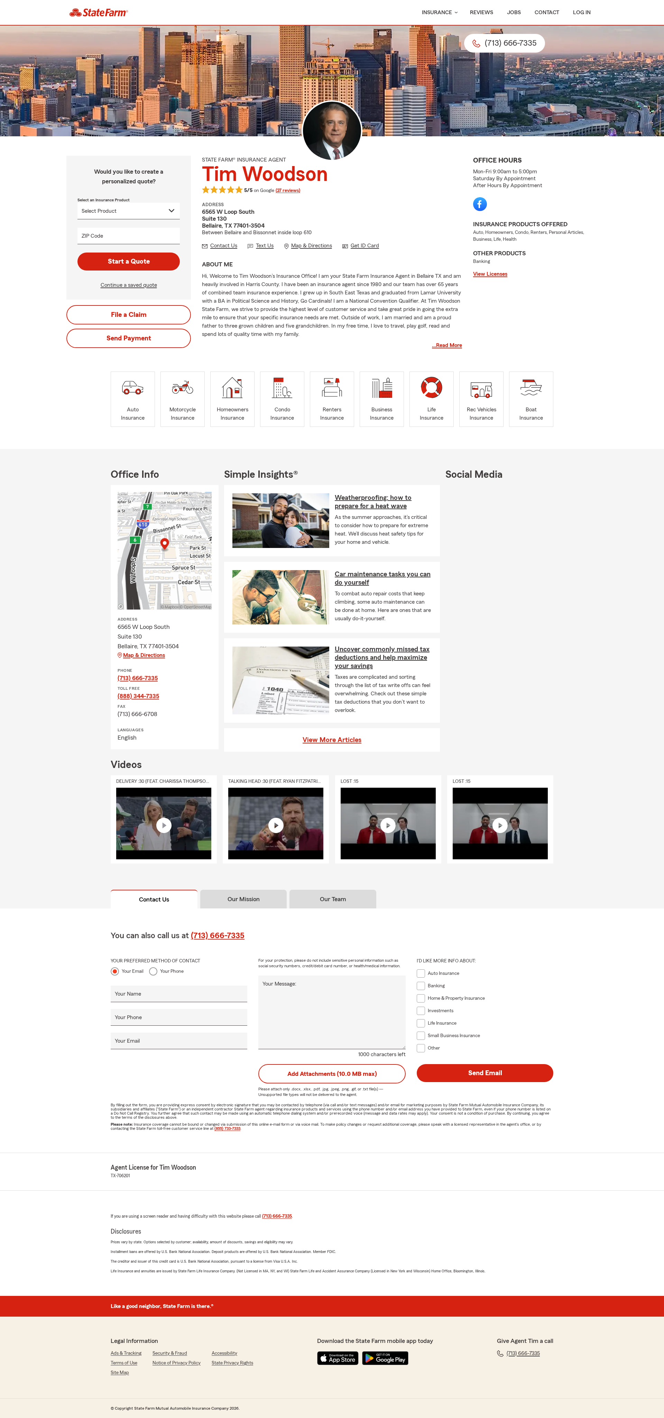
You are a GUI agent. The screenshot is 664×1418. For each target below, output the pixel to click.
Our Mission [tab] (244, 899)
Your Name (128, 994)
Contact (547, 12)
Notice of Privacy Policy (177, 1363)
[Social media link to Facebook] (480, 204)
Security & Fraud (170, 1353)
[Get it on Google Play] (385, 1358)
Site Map (120, 1372)
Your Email (133, 971)
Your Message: (279, 984)
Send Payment (129, 338)
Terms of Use (124, 1363)
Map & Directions (144, 655)
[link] (98, 12)
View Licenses (490, 274)
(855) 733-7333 (227, 1128)
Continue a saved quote (129, 285)
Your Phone (172, 971)
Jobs (514, 12)
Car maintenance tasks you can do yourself (383, 578)
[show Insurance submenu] (455, 12)
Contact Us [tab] (154, 899)
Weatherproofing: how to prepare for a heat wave (373, 502)
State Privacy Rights (232, 1363)
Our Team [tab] (333, 899)
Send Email (485, 1073)
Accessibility (224, 1353)
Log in (582, 12)
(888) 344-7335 (138, 696)
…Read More (447, 345)
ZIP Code (92, 236)
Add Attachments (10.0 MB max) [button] (332, 1074)
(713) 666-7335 (138, 678)
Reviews (481, 12)
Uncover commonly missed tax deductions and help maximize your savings (382, 657)
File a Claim (129, 314)
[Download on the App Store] (338, 1358)
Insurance (437, 12)
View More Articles (332, 740)
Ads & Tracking (126, 1353)
